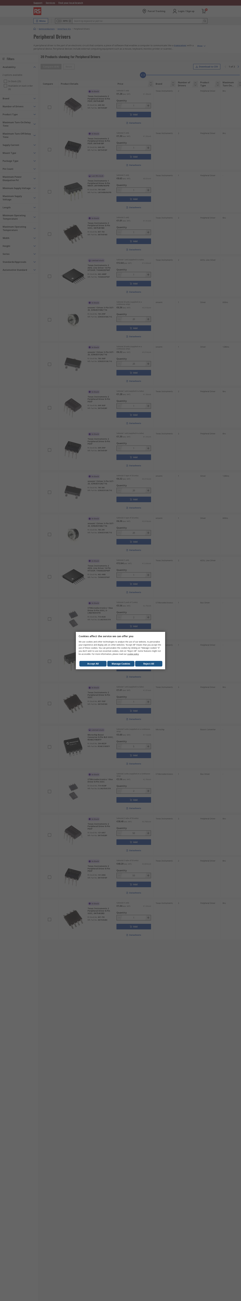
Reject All (148, 663)
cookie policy (133, 654)
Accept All (93, 663)
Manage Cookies (121, 663)
